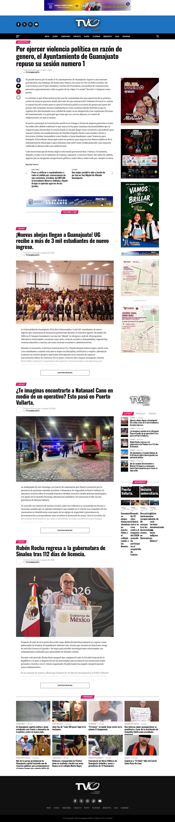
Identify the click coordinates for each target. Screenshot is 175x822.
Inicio (47, 36)
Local (117, 36)
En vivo (86, 36)
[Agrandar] (156, 81)
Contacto (77, 36)
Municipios (107, 36)
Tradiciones (65, 36)
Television (96, 36)
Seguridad (126, 36)
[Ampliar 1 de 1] (156, 132)
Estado (55, 36)
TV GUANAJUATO (32, 72)
